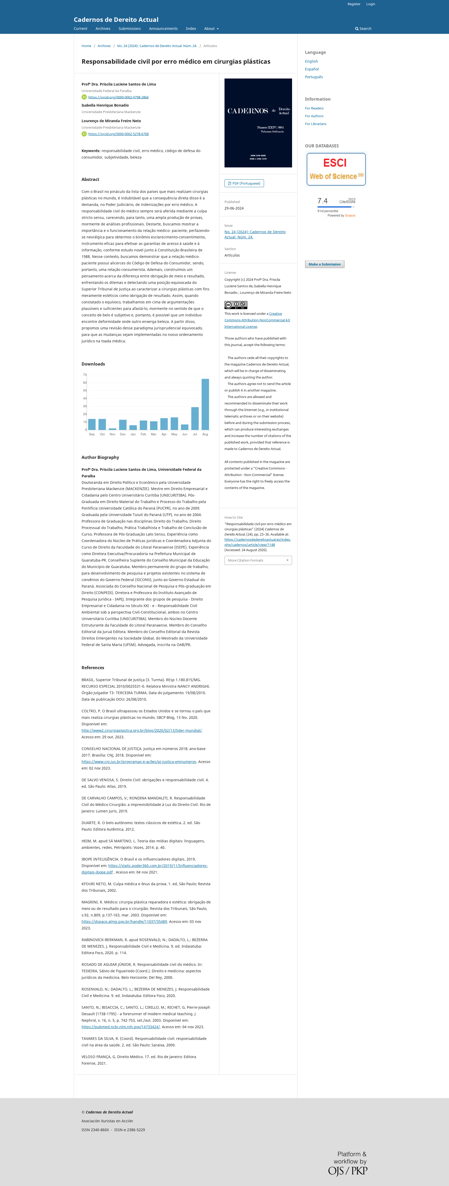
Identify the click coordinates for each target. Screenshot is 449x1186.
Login (370, 4)
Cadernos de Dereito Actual (116, 19)
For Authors (314, 116)
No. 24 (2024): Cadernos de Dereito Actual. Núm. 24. (157, 45)
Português (314, 76)
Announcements (163, 28)
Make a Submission (325, 264)
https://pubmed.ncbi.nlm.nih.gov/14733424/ (121, 1026)
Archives (103, 28)
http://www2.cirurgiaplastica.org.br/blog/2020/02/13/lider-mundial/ (142, 730)
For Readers (314, 108)
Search (365, 28)
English (311, 61)
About (210, 28)
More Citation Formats (245, 560)
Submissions (130, 28)
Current (80, 28)
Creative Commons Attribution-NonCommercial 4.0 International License (257, 320)
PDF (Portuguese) (246, 183)
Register (354, 4)
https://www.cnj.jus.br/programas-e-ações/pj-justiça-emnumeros (139, 761)
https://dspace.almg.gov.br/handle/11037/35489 (124, 921)
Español (312, 69)
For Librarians (315, 123)
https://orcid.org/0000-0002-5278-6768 (118, 134)
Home (86, 45)
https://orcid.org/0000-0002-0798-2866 (118, 97)
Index (191, 28)
